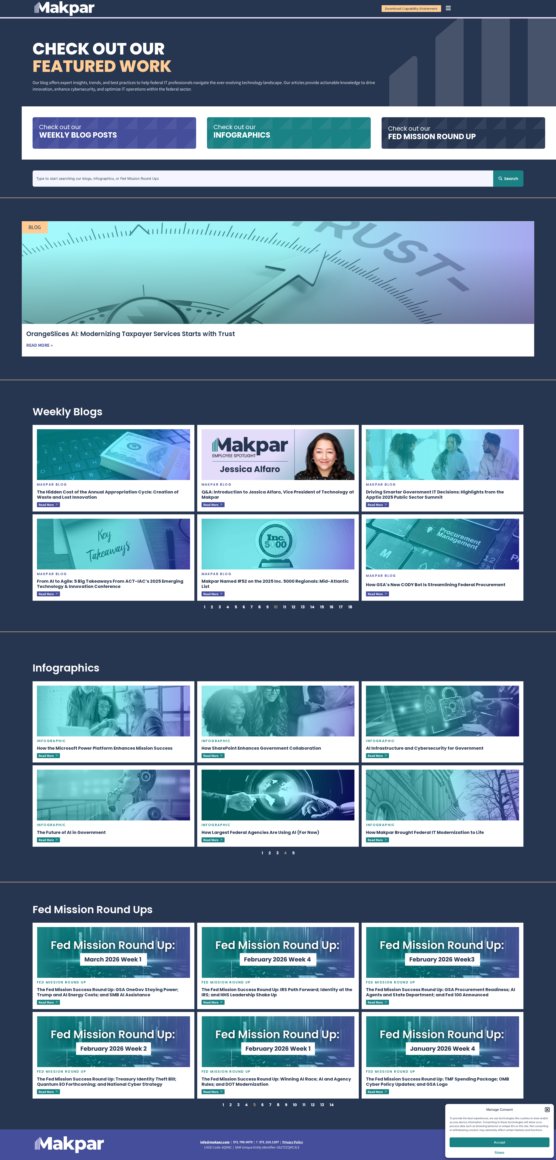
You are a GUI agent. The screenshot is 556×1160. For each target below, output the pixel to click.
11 (284, 607)
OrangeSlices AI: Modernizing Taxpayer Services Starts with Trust (130, 334)
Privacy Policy (292, 1142)
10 (295, 1104)
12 (293, 607)
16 (331, 607)
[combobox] (263, 178)
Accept (499, 1142)
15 (322, 607)
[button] (547, 1109)
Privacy (499, 1152)
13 (303, 607)
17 (341, 607)
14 (312, 607)
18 (350, 607)
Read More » (39, 345)
